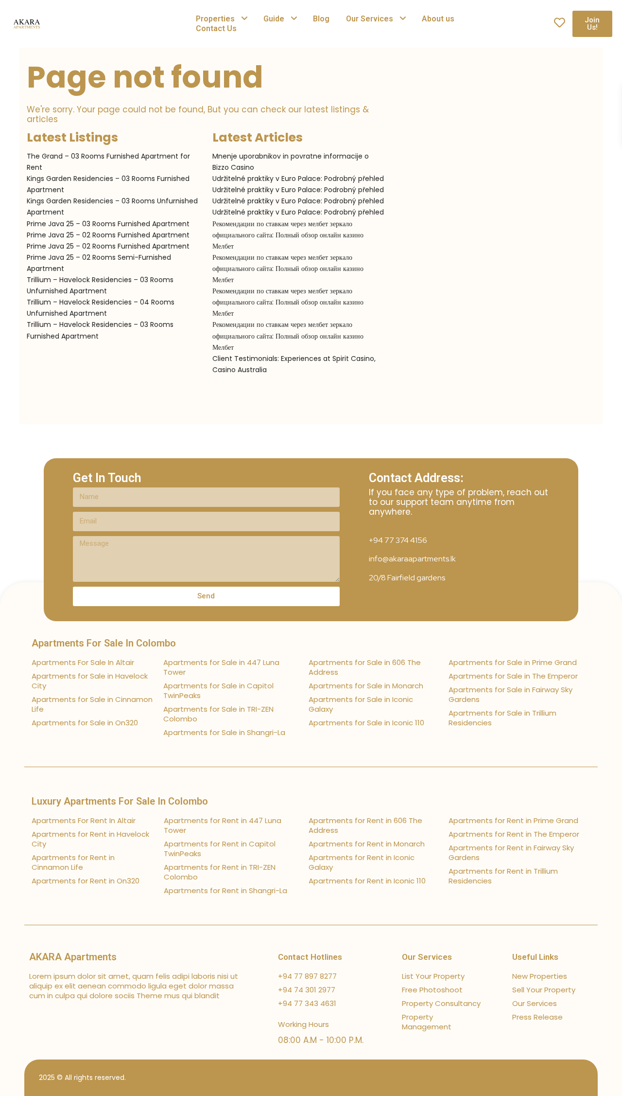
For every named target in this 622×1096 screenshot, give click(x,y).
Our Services (369, 18)
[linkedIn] (550, 1077)
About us (438, 18)
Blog (321, 18)
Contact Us (216, 28)
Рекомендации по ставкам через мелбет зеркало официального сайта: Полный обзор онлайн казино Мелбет (287, 235)
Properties (215, 18)
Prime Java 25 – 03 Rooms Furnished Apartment (108, 224)
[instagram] (584, 1077)
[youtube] (567, 1077)
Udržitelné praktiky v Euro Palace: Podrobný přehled (298, 178)
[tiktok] (533, 1077)
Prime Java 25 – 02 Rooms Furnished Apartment (108, 235)
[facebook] (516, 1077)
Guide (273, 18)
